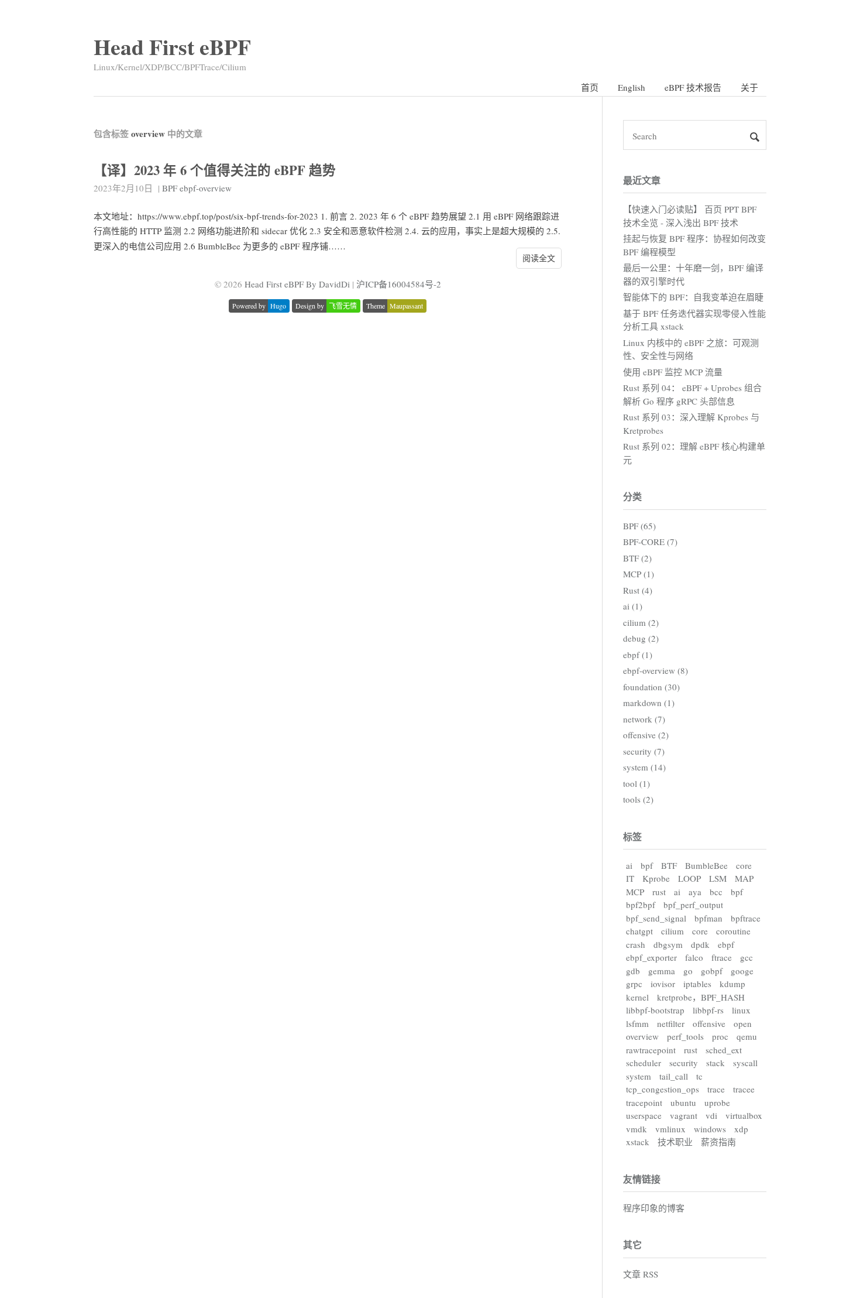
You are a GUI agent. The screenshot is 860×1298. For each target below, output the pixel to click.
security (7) (644, 751)
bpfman (708, 918)
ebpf (726, 944)
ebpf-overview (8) (655, 670)
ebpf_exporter (651, 957)
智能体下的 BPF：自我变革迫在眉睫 (693, 297)
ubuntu (683, 1102)
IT (630, 878)
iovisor (663, 983)
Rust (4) (637, 590)
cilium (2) (641, 622)
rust (659, 892)
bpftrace (746, 918)
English (631, 87)
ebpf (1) (637, 654)
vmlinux (670, 1129)
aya (695, 892)
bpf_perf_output (693, 904)
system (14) (644, 767)
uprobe (717, 1102)
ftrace (721, 957)
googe (742, 971)
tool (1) (636, 783)
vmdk (636, 1129)
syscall (745, 1062)
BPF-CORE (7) (650, 541)
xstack (637, 1142)
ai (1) (632, 606)
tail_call (673, 1076)
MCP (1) (638, 574)
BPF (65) (639, 526)
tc (699, 1076)
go (688, 971)
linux (741, 1010)
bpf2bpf (640, 904)
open (743, 1023)
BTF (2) (637, 558)
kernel (637, 997)
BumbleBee (706, 865)
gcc (746, 957)
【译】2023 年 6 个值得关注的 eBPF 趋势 (215, 170)
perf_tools (685, 1036)
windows (710, 1129)
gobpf (712, 971)
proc (720, 1036)
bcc (716, 892)
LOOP (689, 878)
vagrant (683, 1115)
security (683, 1062)
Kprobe (656, 878)
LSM (718, 878)
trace (716, 1089)
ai (629, 865)
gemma (661, 971)
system (638, 1076)
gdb (633, 971)
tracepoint (644, 1102)
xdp (741, 1129)
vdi (711, 1115)
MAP (744, 878)
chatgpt (639, 931)
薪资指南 (718, 1142)
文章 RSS (640, 1274)
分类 (632, 496)
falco (694, 957)
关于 (749, 87)
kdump (732, 983)
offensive (709, 1023)
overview (642, 1036)
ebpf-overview (206, 188)
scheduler (643, 1062)
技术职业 (675, 1142)
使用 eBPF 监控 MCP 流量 (673, 372)
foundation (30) (651, 687)
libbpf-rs (708, 1010)
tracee (744, 1089)
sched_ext (724, 1050)
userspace (644, 1115)
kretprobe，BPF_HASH (701, 997)
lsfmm (637, 1023)
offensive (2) (646, 735)
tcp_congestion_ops (662, 1089)
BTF (669, 865)
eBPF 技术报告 (693, 87)
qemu (747, 1036)
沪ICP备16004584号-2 (398, 284)
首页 (589, 87)
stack (715, 1062)
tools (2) (638, 799)
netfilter (670, 1023)
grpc (634, 983)
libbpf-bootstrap (655, 1010)
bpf (647, 865)
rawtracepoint (651, 1050)
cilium (672, 931)
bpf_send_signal (656, 918)
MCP (635, 892)
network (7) (644, 719)
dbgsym (668, 944)
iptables (697, 983)
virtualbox (743, 1115)
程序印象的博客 (653, 1208)
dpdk (700, 944)
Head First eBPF (172, 46)
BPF (169, 188)
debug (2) (641, 638)
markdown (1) (649, 702)
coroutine (733, 931)
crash (635, 944)
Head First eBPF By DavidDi (297, 284)
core (744, 865)
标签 (632, 836)
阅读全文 (538, 257)
